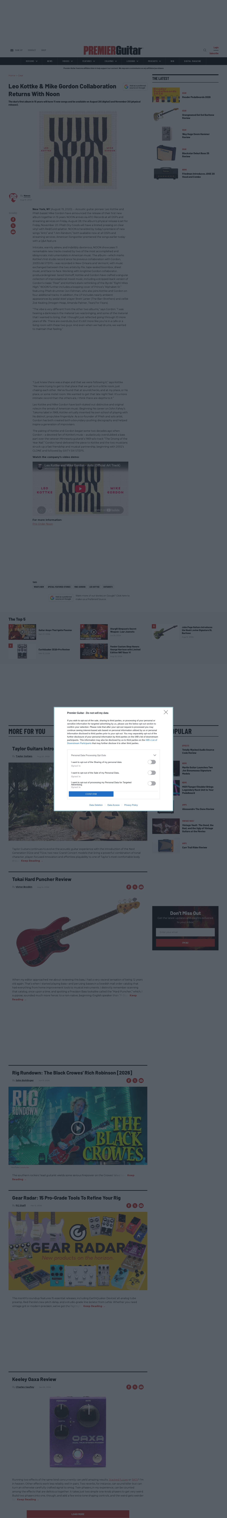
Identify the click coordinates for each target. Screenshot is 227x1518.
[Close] (167, 713)
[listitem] (113, 755)
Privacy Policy (131, 805)
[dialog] (113, 759)
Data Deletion (96, 805)
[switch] (152, 762)
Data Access (113, 805)
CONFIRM (91, 794)
